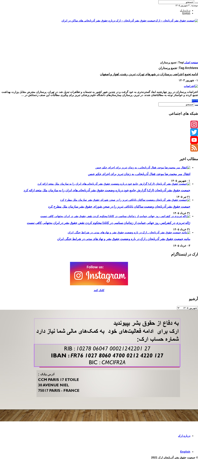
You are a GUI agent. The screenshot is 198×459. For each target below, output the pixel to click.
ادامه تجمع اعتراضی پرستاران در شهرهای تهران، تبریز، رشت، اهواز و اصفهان (149, 74)
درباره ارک (185, 10)
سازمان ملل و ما (182, 46)
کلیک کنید (99, 290)
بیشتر (195, 100)
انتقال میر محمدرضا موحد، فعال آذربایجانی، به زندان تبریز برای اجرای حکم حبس (139, 174)
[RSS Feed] (99, 148)
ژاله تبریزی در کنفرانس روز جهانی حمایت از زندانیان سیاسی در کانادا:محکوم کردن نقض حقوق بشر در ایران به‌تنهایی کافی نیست (108, 222)
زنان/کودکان (184, 38)
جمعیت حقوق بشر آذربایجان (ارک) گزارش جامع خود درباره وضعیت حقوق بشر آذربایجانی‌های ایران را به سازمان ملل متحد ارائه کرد (107, 190)
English (186, 13)
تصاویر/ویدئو (184, 43)
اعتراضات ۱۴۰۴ (183, 57)
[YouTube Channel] (99, 140)
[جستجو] (196, 2)
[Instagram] (99, 124)
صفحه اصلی (184, 32)
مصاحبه (186, 51)
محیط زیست (184, 49)
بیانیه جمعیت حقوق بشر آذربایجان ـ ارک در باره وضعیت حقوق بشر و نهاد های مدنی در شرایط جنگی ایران (123, 239)
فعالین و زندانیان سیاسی (178, 41)
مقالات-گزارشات (182, 35)
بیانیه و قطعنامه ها (181, 54)
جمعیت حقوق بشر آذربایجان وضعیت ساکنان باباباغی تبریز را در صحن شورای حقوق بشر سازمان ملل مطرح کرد (119, 206)
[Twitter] (99, 132)
